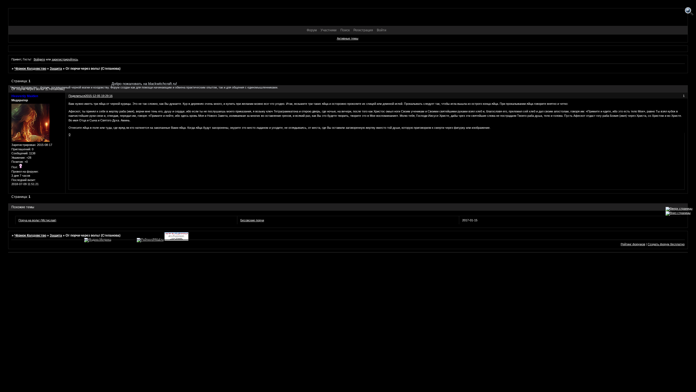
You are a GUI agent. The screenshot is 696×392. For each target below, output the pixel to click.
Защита (56, 69)
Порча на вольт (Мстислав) (37, 220)
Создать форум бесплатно (666, 244)
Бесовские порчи (252, 220)
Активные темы (347, 38)
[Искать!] (689, 11)
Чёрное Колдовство (30, 69)
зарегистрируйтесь (65, 59)
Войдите (39, 59)
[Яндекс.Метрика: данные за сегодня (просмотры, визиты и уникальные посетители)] (97, 240)
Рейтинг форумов (633, 244)
